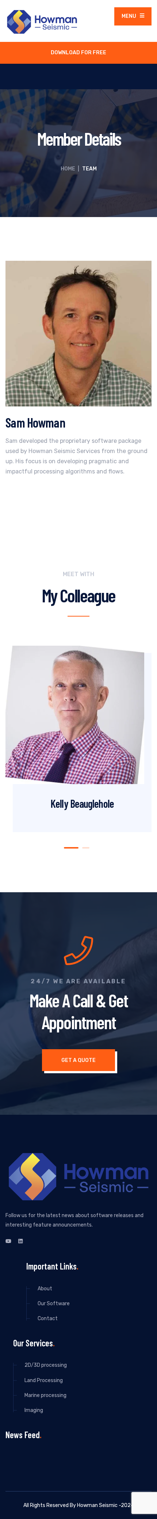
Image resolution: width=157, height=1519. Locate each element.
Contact (48, 1319)
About (45, 1289)
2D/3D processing (45, 1365)
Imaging (33, 1410)
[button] (71, 848)
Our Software (54, 1304)
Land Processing (43, 1380)
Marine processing (45, 1395)
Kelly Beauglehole (82, 803)
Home (68, 169)
